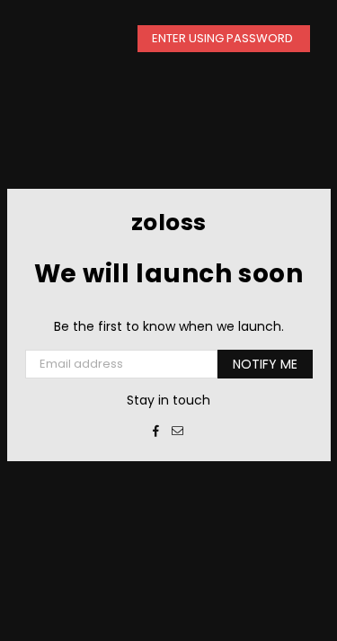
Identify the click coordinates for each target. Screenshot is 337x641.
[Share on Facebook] (156, 431)
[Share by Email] (178, 431)
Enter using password (224, 38)
